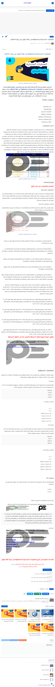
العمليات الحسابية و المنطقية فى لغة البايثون (26, 89)
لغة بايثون (41, 129)
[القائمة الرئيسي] (53, 3)
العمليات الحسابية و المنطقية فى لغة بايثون (27, 83)
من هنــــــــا (13, 564)
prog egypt (27, 3)
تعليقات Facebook (13, 640)
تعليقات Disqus (5, 640)
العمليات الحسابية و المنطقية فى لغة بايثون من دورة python (27, 54)
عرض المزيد (4, 606)
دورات (52, 36)
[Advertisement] (27, 24)
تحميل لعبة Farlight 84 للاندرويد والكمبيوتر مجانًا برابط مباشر (31, 10)
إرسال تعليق (49, 644)
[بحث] (2, 3)
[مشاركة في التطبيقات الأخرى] (24, 594)
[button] (45, 594)
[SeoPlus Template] (53, 685)
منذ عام (48, 572)
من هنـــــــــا (20, 566)
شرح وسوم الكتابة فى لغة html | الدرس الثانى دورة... (41, 577)
